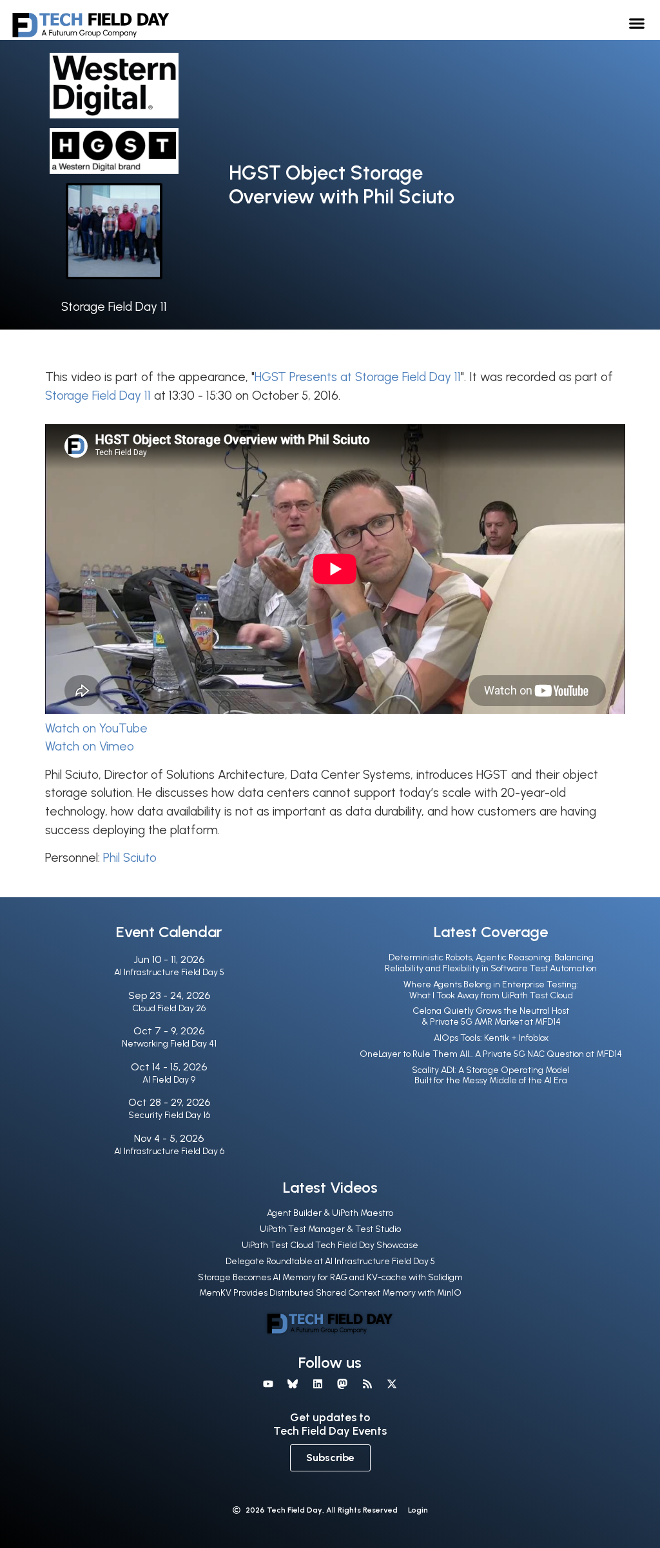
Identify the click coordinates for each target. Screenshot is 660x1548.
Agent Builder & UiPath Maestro (330, 1213)
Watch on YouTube (96, 728)
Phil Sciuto (130, 857)
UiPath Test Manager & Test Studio (330, 1229)
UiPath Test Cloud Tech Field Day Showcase (330, 1245)
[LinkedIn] (318, 1384)
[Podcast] (367, 1384)
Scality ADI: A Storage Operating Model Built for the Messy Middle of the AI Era (491, 1075)
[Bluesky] (293, 1384)
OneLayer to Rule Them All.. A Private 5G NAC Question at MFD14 (491, 1054)
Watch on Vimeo (89, 746)
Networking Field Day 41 (169, 1043)
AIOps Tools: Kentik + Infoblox (491, 1037)
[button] (637, 22)
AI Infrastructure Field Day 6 (169, 1151)
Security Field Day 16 (169, 1115)
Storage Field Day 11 (114, 306)
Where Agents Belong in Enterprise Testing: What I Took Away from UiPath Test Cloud (491, 990)
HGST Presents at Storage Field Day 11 (358, 376)
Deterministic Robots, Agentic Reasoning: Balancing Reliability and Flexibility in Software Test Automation (491, 963)
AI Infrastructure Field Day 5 (169, 972)
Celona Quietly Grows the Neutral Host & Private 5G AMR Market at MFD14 (490, 1016)
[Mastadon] (342, 1384)
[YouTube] (268, 1384)
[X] (392, 1384)
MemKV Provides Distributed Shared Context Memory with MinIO (330, 1292)
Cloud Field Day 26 (169, 1008)
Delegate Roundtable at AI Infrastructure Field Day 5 (330, 1261)
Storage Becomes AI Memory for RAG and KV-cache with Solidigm (330, 1277)
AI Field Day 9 (168, 1079)
